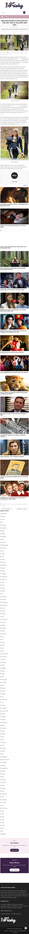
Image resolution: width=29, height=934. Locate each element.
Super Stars (4, 793)
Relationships (4, 768)
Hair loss (3, 659)
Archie (6, 504)
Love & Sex (4, 708)
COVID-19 (4, 579)
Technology (4, 799)
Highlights (4, 668)
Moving (3, 733)
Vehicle (3, 825)
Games (3, 630)
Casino (3, 553)
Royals (21, 52)
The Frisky (3, 52)
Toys (3, 813)
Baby (9, 504)
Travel (3, 816)
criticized (15, 504)
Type (3, 819)
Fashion (3, 610)
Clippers (3, 568)
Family (3, 608)
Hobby (3, 673)
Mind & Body (4, 722)
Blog (3, 539)
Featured (4, 613)
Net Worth (4, 742)
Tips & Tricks (4, 808)
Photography (4, 756)
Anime (3, 519)
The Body (4, 802)
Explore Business (14, 869)
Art (2, 522)
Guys (3, 648)
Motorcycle (4, 728)
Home (3, 676)
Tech (3, 796)
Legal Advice (4, 699)
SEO (3, 776)
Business (4, 542)
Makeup (3, 713)
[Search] (24, 12)
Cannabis (4, 548)
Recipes (3, 765)
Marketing (4, 716)
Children (3, 562)
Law (3, 696)
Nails (3, 739)
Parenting (4, 748)
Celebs (14, 52)
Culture (3, 588)
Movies (3, 731)
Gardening (4, 633)
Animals (3, 516)
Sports (3, 785)
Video (3, 828)
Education (4, 599)
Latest (15, 930)
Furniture (4, 622)
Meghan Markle (25, 504)
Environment (4, 605)
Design (3, 590)
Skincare (3, 782)
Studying (3, 788)
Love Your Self (5, 711)
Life (2, 702)
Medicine (4, 719)
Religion (3, 771)
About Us (6, 930)
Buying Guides (5, 545)
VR (2, 831)
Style (3, 791)
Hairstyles (4, 662)
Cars (3, 550)
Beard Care (4, 528)
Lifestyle (3, 705)
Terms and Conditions (22, 930)
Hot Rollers (4, 682)
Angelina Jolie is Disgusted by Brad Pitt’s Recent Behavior (23, 508)
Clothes (3, 570)
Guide (3, 645)
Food (3, 616)
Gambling (4, 628)
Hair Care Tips (5, 653)
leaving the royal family (16, 105)
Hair (3, 650)
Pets (3, 753)
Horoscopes (4, 679)
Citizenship (4, 565)
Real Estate (4, 762)
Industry (3, 688)
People (3, 751)
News (18, 52)
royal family (2, 505)
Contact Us (11, 930)
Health (3, 665)
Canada (11, 504)
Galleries (4, 625)
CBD (3, 556)
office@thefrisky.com (8, 910)
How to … (4, 685)
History (3, 671)
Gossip (3, 642)
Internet (3, 691)
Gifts (3, 636)
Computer (4, 573)
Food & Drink (4, 619)
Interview (4, 693)
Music (3, 736)
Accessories (4, 513)
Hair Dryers (4, 656)
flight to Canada (21, 123)
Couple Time (4, 576)
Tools (3, 811)
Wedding (4, 834)
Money (3, 725)
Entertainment (5, 602)
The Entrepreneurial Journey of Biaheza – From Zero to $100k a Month (7, 508)
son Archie (19, 58)
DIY (2, 593)
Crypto (3, 585)
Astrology (4, 525)
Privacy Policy (15, 932)
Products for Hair (5, 759)
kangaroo (19, 504)
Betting (3, 533)
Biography (4, 536)
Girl (2, 639)
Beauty (3, 530)
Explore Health (14, 850)
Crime (3, 582)
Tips (3, 805)
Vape (3, 822)
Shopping (4, 779)
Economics (4, 596)
